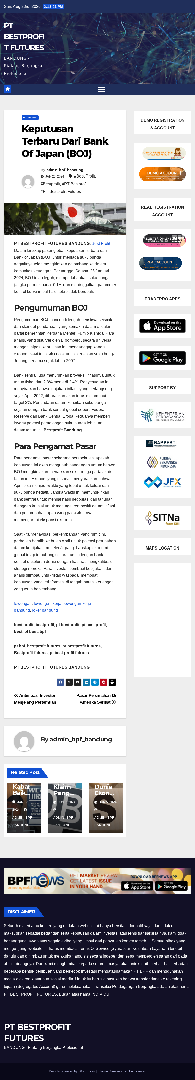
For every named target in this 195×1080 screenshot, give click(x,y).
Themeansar (136, 1071)
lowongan (23, 603)
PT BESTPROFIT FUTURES (24, 36)
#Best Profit (84, 176)
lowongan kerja (47, 603)
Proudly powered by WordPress (72, 1071)
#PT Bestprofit (75, 184)
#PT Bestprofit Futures (61, 191)
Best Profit (101, 243)
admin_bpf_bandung (64, 170)
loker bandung (45, 610)
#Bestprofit (50, 184)
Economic (30, 117)
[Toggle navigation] (101, 89)
